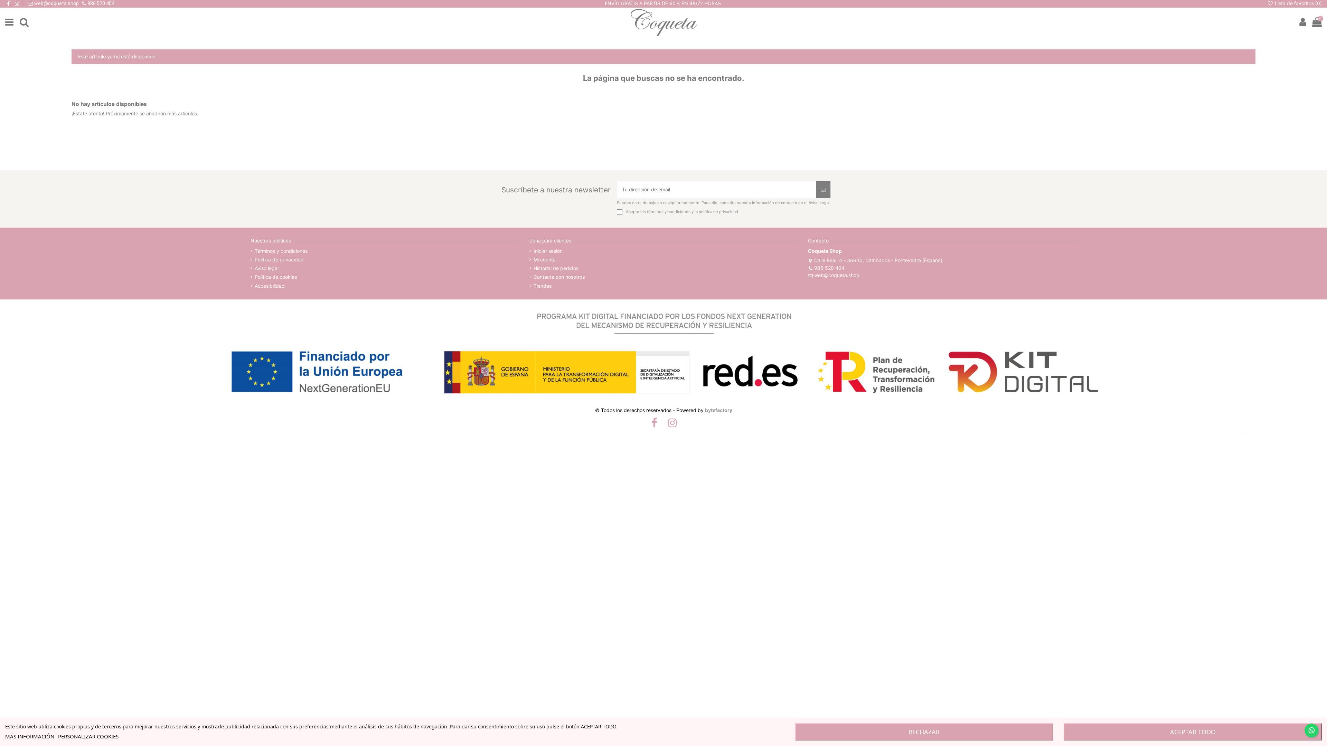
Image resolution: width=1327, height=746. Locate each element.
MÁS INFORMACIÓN (29, 736)
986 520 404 (829, 268)
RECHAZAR (924, 732)
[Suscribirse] (823, 189)
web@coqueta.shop (836, 275)
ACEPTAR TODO (1193, 732)
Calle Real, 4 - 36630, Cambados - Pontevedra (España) (878, 260)
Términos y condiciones (281, 251)
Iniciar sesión (548, 251)
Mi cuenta (545, 259)
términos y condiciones (668, 211)
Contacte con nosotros (559, 277)
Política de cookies (276, 277)
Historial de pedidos (556, 268)
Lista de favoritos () (1297, 3)
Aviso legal (267, 268)
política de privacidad (718, 211)
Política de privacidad (279, 259)
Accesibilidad (270, 286)
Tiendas (543, 286)
